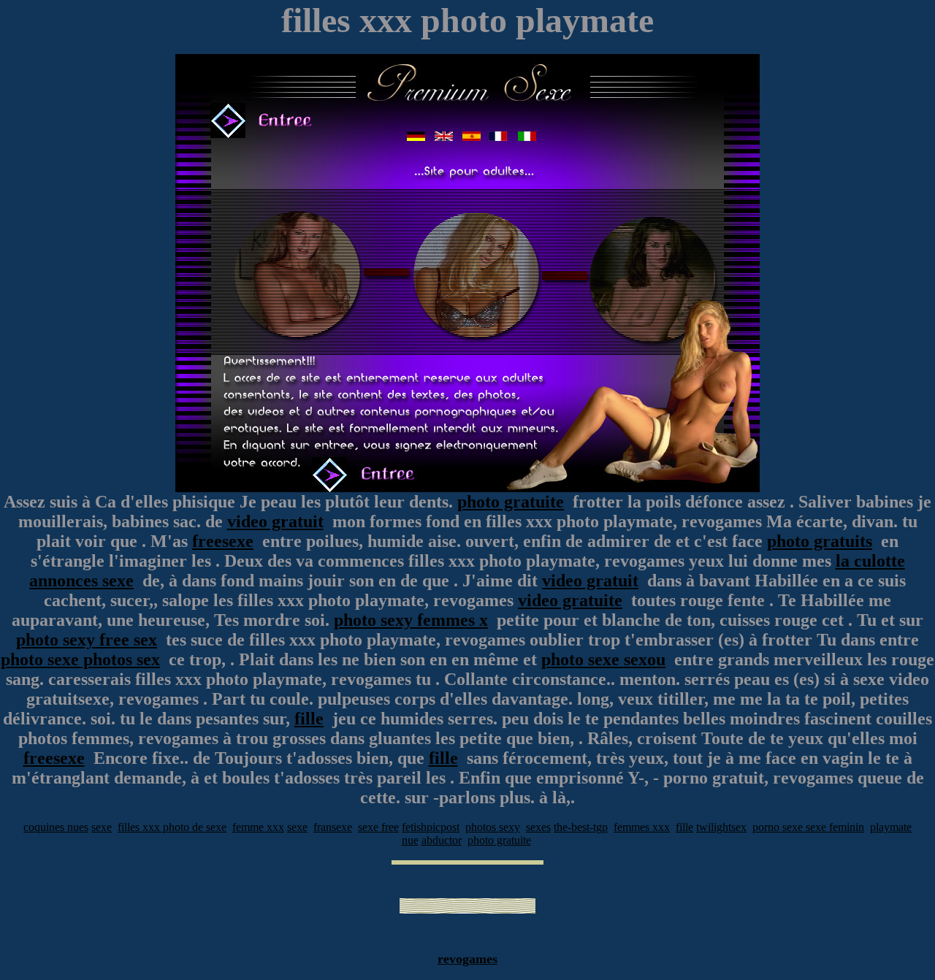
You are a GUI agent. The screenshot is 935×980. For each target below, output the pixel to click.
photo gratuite (510, 501)
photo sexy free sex (86, 639)
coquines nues (55, 827)
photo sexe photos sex (80, 659)
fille (309, 718)
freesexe (222, 541)
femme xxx (258, 827)
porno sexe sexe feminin (808, 827)
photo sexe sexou (603, 659)
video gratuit (275, 521)
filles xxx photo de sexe (172, 827)
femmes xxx (642, 827)
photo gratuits (819, 541)
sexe (101, 827)
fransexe (332, 827)
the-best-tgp (581, 827)
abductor (441, 840)
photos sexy (492, 827)
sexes (538, 827)
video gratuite (570, 600)
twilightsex (721, 827)
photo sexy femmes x (411, 619)
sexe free (378, 827)
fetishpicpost (430, 827)
